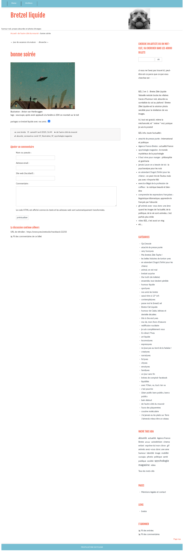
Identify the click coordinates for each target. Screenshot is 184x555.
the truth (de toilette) (150, 277)
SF (52, 136)
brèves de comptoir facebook (154, 378)
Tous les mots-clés (146, 471)
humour (142, 453)
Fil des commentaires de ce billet (27, 236)
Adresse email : (22, 163)
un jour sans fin (148, 374)
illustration (46, 136)
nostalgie (142, 457)
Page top (177, 539)
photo (150, 457)
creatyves (145, 352)
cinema (166, 442)
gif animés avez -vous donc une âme (154, 206)
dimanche (42, 42)
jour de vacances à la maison (24, 42)
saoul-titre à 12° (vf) (150, 296)
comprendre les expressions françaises (155, 195)
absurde (20, 136)
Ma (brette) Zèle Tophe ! (151, 255)
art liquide (145, 337)
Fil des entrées (147, 531)
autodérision (156, 442)
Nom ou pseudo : (23, 153)
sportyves (145, 288)
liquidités (145, 381)
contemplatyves (148, 300)
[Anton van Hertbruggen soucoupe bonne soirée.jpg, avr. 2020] (42, 108)
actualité (152, 438)
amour (147, 442)
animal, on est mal (149, 270)
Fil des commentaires (150, 534)
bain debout (146, 400)
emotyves (145, 367)
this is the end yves (149, 318)
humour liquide (148, 285)
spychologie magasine (63, 136)
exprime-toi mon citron (155, 446)
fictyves (144, 359)
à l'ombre (153, 78)
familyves (145, 370)
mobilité (164, 453)
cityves (144, 363)
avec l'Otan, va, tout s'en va (153, 385)
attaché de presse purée (149, 139)
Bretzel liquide (27, 15)
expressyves (146, 344)
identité (150, 453)
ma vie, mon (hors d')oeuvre (153, 322)
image (157, 453)
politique (158, 457)
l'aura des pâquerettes (151, 408)
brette (144, 511)
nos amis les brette (149, 292)
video (140, 221)
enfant (141, 446)
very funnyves (147, 251)
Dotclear (98, 547)
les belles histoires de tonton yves (156, 259)
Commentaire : (22, 184)
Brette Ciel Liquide (149, 307)
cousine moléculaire (150, 411)
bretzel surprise (148, 274)
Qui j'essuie (146, 244)
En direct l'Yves (148, 333)
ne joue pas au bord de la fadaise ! (156, 348)
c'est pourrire (147, 389)
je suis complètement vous (153, 329)
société (150, 461)
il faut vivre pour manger (149, 157)
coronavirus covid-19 (32, 136)
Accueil (13, 33)
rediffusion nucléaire (150, 326)
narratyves (146, 355)
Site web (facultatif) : (25, 173)
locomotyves (147, 341)
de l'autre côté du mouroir (28, 33)
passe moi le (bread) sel (151, 303)
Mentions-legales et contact (153, 492)
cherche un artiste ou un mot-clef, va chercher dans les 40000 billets (155, 48)
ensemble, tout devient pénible (154, 281)
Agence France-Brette (148, 146)
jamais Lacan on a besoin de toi (152, 165)
